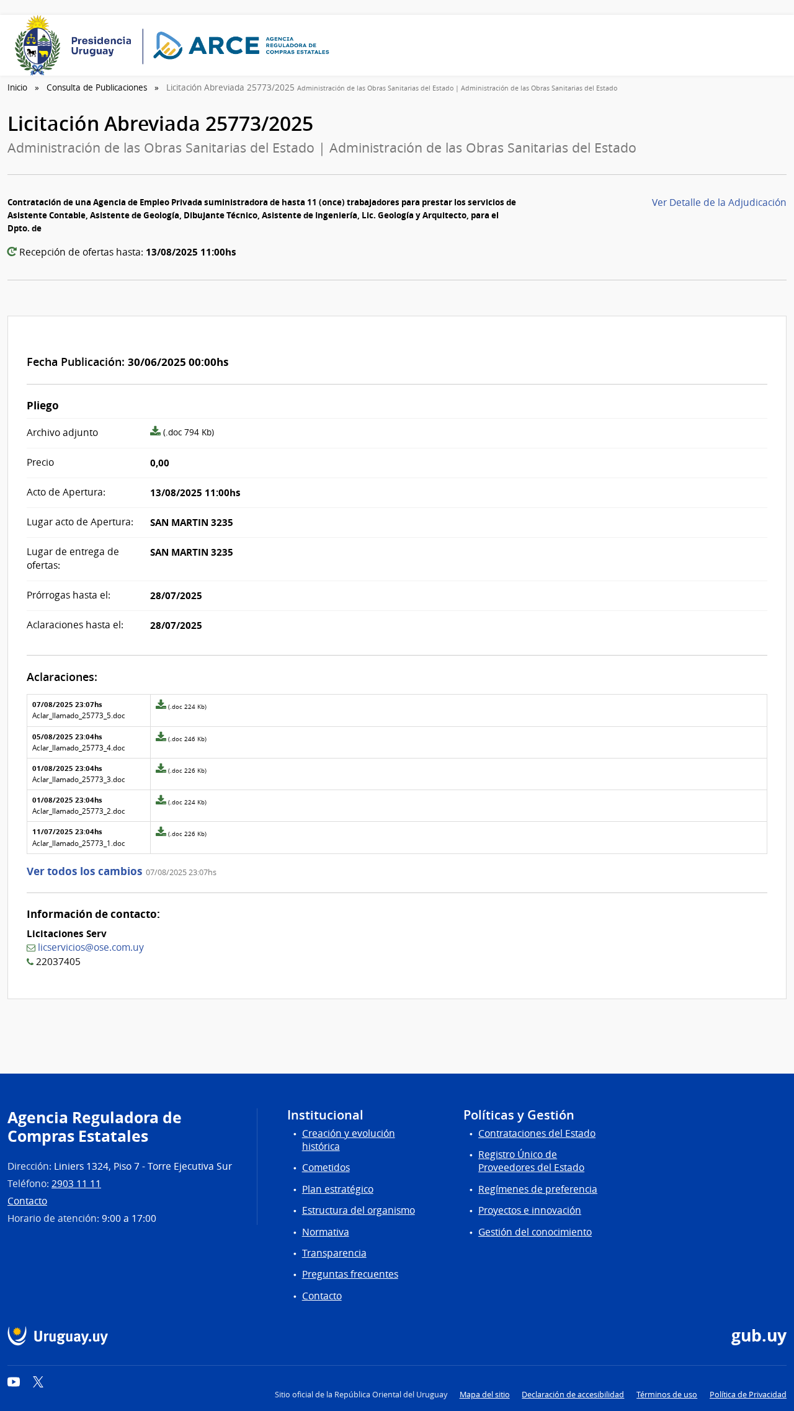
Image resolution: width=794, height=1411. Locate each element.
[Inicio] (176, 45)
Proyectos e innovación (529, 1210)
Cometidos (326, 1167)
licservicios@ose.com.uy (91, 947)
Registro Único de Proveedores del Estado (531, 1161)
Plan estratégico (337, 1189)
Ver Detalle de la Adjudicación (719, 202)
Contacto (27, 1201)
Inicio (17, 87)
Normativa (325, 1232)
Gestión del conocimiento (535, 1232)
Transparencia (334, 1253)
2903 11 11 (76, 1183)
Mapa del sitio (485, 1394)
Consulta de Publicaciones (97, 87)
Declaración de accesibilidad (573, 1394)
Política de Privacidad (748, 1394)
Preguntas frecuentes (350, 1274)
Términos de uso (666, 1394)
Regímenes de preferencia (537, 1189)
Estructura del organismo (358, 1210)
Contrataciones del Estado (537, 1133)
